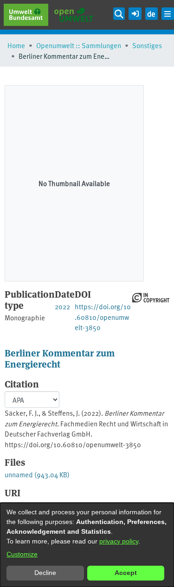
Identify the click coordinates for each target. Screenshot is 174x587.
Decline (45, 572)
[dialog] (87, 545)
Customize (22, 554)
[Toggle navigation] (167, 13)
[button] (135, 12)
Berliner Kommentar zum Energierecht (60, 358)
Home (16, 45)
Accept (126, 572)
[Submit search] (119, 13)
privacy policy (118, 541)
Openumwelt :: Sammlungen (78, 45)
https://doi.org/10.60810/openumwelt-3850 (103, 316)
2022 (62, 306)
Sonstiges (147, 45)
